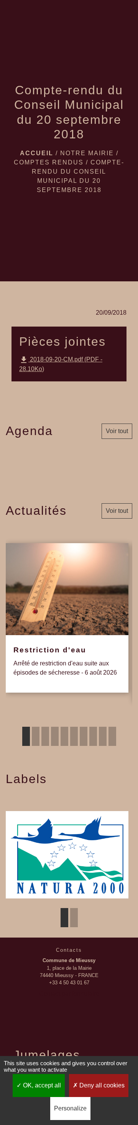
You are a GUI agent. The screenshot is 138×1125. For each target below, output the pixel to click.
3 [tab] (45, 736)
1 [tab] (26, 736)
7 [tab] (83, 736)
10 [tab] (112, 736)
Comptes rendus (49, 162)
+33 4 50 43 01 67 (69, 982)
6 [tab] (74, 736)
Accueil (36, 153)
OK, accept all (41, 1085)
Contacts (69, 950)
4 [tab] (55, 736)
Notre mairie (87, 153)
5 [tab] (64, 736)
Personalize (70, 1108)
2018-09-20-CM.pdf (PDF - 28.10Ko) (60, 363)
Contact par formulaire (69, 993)
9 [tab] (103, 736)
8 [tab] (93, 736)
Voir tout (117, 431)
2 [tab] (35, 736)
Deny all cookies (101, 1085)
